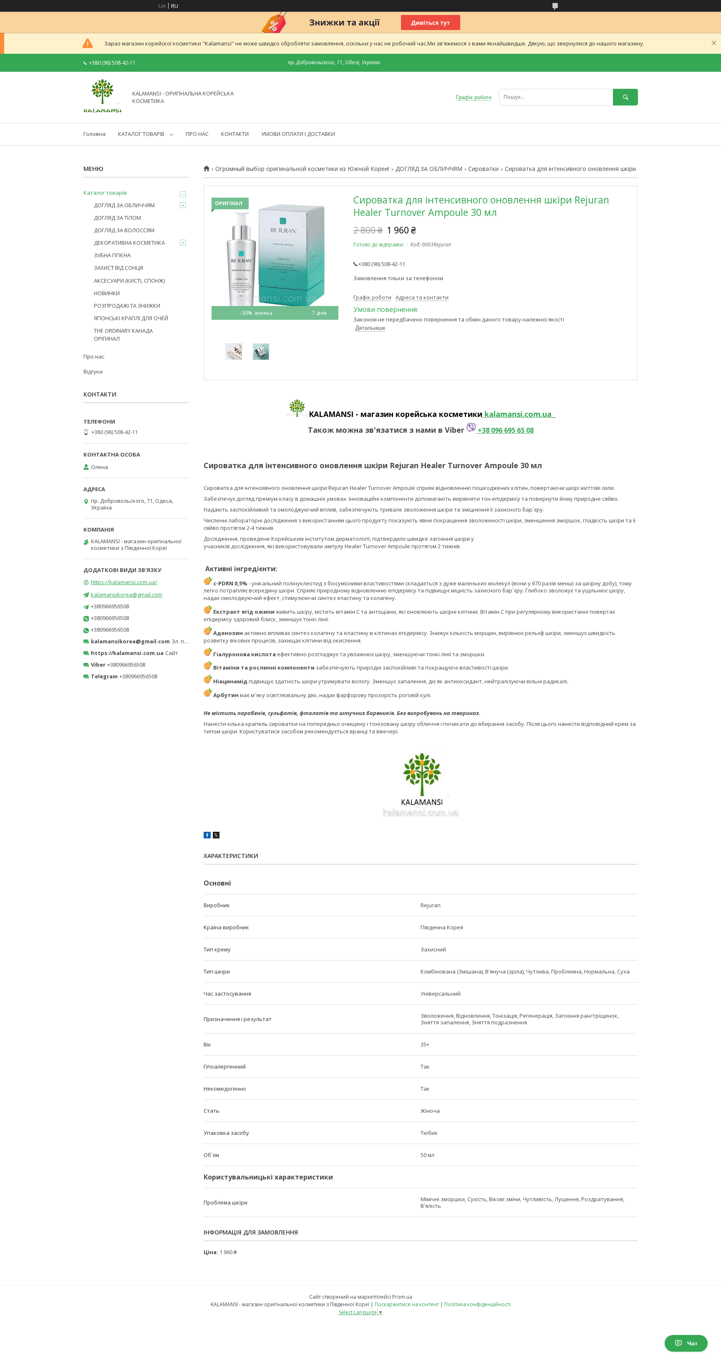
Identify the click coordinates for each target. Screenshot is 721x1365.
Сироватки (483, 169)
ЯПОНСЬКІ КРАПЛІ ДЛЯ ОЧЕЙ (131, 318)
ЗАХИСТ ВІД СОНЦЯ (118, 267)
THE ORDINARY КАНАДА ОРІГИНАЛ (123, 334)
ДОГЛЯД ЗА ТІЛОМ (117, 217)
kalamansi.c (506, 414)
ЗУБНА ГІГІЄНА (112, 255)
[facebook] (207, 836)
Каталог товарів (105, 192)
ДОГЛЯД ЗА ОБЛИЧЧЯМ (429, 169)
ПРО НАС (197, 134)
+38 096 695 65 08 (505, 430)
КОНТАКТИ (235, 134)
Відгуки (93, 371)
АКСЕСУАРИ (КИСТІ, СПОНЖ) (129, 280)
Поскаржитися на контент (407, 1304)
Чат (692, 1343)
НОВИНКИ (107, 293)
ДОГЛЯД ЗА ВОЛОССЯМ (124, 230)
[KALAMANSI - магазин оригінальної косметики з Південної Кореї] (103, 112)
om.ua (540, 414)
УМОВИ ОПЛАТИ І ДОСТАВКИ (298, 134)
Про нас (93, 356)
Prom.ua (402, 1296)
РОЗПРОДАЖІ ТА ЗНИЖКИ (127, 305)
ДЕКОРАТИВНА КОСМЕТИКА (129, 242)
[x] (216, 836)
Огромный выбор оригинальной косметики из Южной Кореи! (302, 169)
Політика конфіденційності (477, 1304)
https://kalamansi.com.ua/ (124, 582)
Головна (94, 134)
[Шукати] (625, 97)
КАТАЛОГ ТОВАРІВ (141, 134)
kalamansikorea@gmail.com (126, 594)
